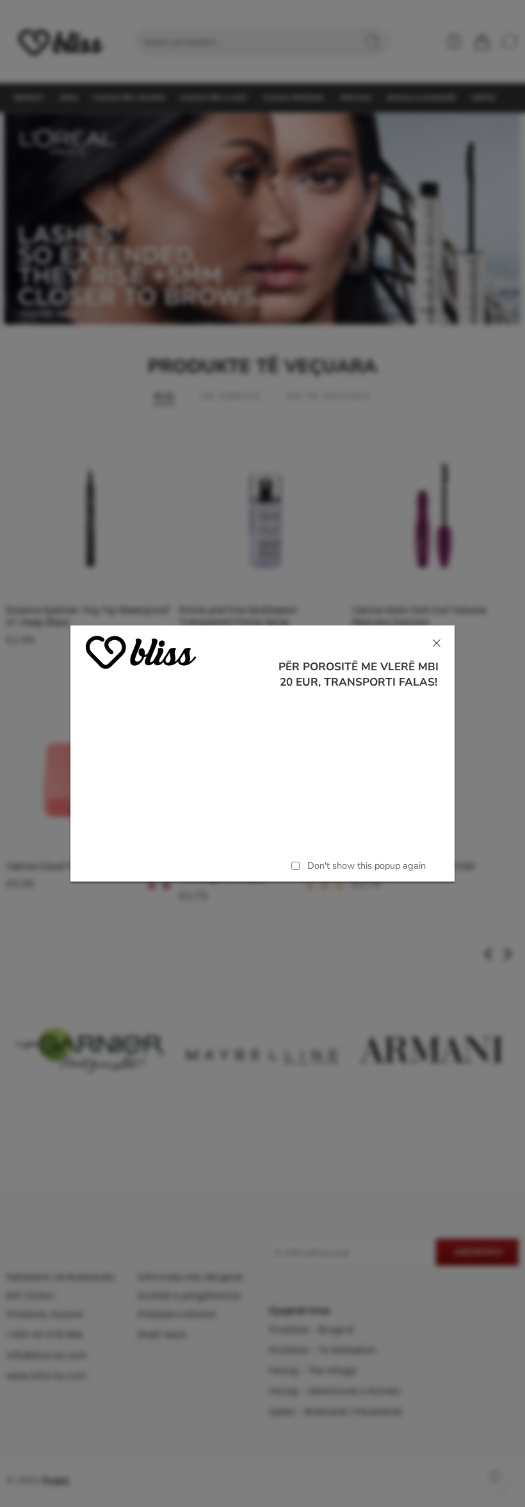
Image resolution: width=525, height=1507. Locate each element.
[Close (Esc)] (436, 643)
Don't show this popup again (366, 865)
